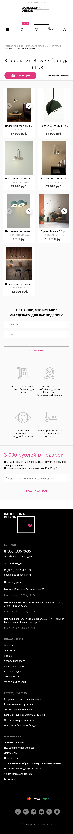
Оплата (8, 645)
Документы (10, 752)
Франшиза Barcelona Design (20, 725)
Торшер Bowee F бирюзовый (55, 231)
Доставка (9, 650)
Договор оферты (14, 742)
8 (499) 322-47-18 (17, 570)
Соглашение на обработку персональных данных (32, 763)
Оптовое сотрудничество (19, 720)
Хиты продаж (11, 676)
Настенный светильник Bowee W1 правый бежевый (55, 178)
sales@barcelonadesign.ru (18, 556)
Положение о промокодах (19, 747)
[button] (29, 106)
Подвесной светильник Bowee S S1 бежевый (20, 125)
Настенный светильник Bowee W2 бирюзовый (20, 231)
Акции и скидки (12, 671)
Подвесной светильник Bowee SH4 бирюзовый (20, 284)
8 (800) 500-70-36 (36, 2)
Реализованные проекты (18, 704)
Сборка (8, 655)
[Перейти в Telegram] (49, 812)
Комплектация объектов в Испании (25, 714)
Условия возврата (14, 660)
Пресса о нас (11, 758)
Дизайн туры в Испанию (18, 709)
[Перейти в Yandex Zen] (57, 812)
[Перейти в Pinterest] (34, 812)
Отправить (36, 350)
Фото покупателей (15, 681)
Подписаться (36, 490)
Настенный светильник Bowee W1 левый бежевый (20, 178)
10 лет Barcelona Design (18, 773)
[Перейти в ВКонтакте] (18, 812)
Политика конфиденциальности (22, 768)
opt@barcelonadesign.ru (17, 574)
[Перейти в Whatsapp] (25, 812)
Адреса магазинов (14, 666)
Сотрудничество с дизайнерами (22, 699)
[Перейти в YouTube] (41, 812)
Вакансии (9, 779)
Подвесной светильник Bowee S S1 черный (55, 125)
